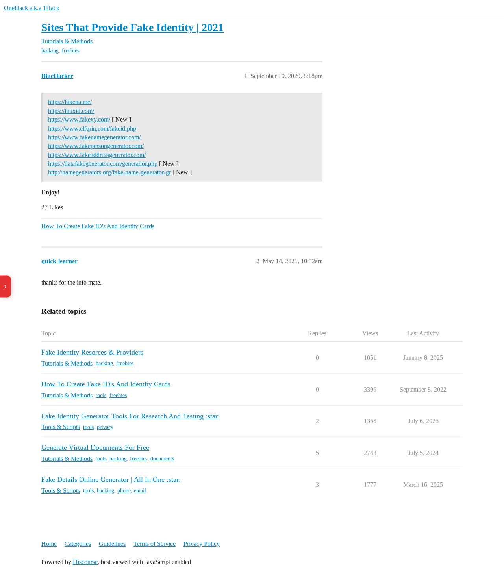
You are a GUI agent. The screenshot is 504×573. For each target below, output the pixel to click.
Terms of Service (154, 543)
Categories (78, 543)
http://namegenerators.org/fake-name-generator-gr (109, 172)
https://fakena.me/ (70, 101)
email (140, 491)
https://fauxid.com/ (71, 110)
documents (162, 459)
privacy (105, 427)
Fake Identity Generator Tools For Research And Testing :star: (130, 416)
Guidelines (112, 543)
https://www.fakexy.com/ (79, 119)
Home (49, 543)
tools (101, 395)
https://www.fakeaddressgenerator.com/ (97, 155)
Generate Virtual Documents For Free (95, 447)
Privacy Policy (201, 543)
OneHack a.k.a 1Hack (31, 8)
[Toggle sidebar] (5, 287)
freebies (70, 51)
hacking (50, 51)
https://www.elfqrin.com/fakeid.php (92, 128)
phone (124, 491)
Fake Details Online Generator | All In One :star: (111, 479)
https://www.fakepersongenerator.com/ (96, 145)
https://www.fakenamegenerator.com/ (94, 137)
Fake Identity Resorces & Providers (92, 352)
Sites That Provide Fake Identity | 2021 (132, 27)
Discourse (85, 561)
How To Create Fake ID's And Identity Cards (97, 226)
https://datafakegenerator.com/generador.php (103, 163)
